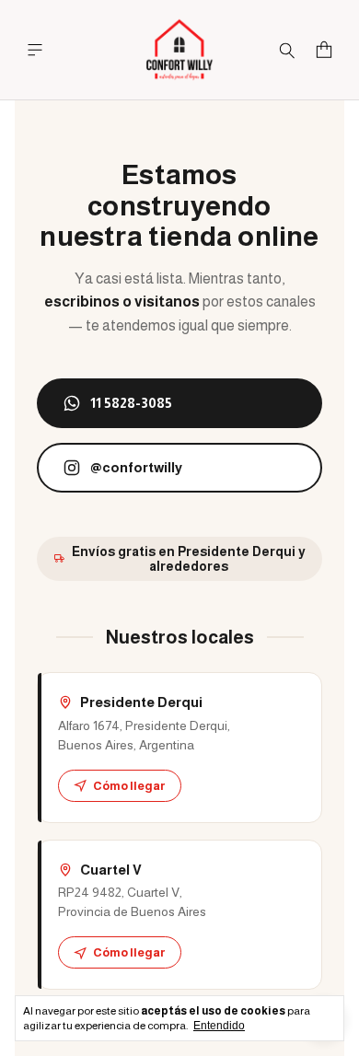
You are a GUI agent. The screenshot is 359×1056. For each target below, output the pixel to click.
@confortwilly (136, 467)
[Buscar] (287, 50)
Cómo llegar (129, 786)
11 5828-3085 (131, 403)
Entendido (219, 1025)
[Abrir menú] (35, 50)
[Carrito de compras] (324, 50)
